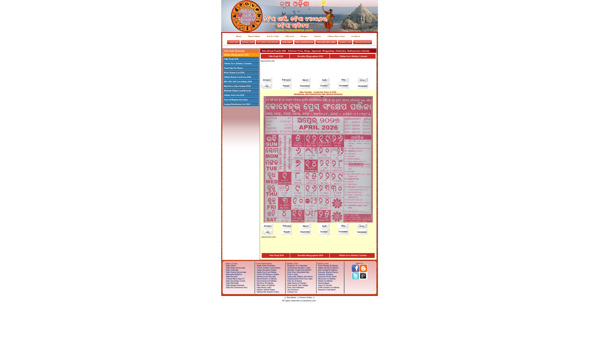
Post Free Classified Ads (298, 272)
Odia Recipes (232, 277)
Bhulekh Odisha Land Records (237, 90)
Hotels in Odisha (325, 281)
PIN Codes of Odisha (266, 285)
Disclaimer (291, 297)
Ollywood (289, 36)
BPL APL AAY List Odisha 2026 (238, 81)
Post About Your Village (297, 285)
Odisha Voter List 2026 (234, 95)
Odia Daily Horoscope (234, 51)
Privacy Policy (306, 297)
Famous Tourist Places (328, 272)
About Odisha (254, 36)
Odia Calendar (232, 270)
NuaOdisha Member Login (298, 268)
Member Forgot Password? (299, 270)
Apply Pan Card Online (267, 272)
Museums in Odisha (327, 279)
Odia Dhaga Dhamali (235, 285)
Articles (317, 36)
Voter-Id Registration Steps (236, 99)
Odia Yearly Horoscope (236, 272)
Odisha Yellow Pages (266, 290)
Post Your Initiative (295, 287)
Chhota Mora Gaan (336, 36)
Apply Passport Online (266, 270)
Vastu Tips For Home (233, 68)
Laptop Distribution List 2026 (237, 104)
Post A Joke (292, 274)
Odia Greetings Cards (235, 281)
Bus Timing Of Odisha (327, 270)
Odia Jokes (231, 266)
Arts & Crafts (273, 36)
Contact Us (292, 292)
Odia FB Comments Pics (237, 287)
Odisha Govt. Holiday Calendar (238, 63)
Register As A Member (297, 266)
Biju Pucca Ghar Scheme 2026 (237, 86)
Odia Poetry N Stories (297, 283)
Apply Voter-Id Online (266, 266)
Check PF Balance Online (268, 274)
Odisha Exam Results (266, 277)
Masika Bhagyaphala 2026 (236, 55)
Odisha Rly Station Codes (268, 292)
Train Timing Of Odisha (328, 266)
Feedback (355, 36)
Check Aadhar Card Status (268, 268)
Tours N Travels (325, 285)
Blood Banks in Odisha (267, 279)
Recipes (304, 36)
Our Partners (293, 290)
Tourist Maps (323, 283)
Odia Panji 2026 (231, 59)
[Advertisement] (317, 69)
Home (239, 36)
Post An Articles (294, 281)
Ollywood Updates (234, 274)
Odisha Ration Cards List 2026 (237, 77)
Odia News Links (264, 287)
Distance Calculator (327, 290)
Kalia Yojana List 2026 (234, 72)
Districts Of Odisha (265, 283)
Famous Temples (325, 274)
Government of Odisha (267, 281)
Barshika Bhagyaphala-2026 (310, 56)
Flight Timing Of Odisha (328, 268)
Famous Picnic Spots (327, 277)
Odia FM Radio (232, 283)
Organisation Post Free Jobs (300, 279)
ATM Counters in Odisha (328, 287)
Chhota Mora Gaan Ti (235, 279)
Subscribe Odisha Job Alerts (300, 277)
